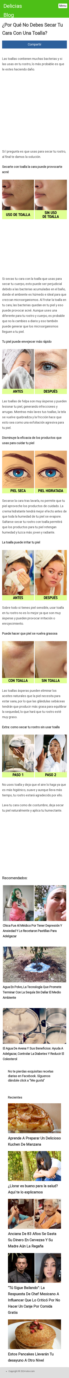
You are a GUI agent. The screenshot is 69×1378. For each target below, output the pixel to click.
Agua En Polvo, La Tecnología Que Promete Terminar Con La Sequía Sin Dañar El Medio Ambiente (32, 992)
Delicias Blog (13, 10)
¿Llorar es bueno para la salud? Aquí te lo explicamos (33, 1189)
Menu (62, 5)
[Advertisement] (34, 111)
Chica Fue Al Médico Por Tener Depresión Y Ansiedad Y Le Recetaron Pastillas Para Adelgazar (32, 931)
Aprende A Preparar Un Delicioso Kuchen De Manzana (34, 1141)
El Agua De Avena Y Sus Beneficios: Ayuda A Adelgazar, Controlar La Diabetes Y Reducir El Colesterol (33, 1054)
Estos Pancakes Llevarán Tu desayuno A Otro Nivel (31, 1357)
